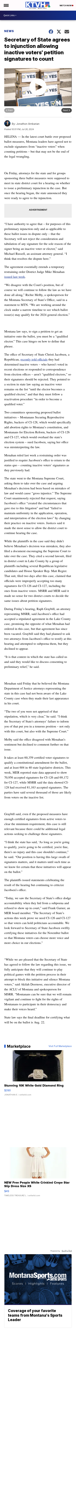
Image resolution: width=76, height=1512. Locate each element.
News (9, 31)
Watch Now (66, 5)
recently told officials (34, 359)
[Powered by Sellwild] (67, 1251)
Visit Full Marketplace (60, 1046)
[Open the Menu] (6, 5)
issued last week (14, 276)
